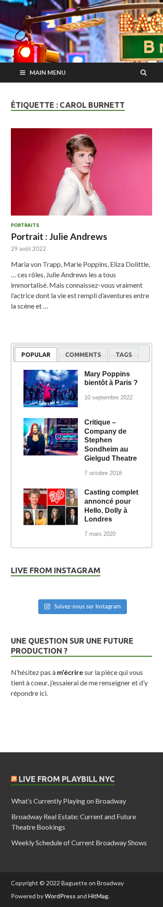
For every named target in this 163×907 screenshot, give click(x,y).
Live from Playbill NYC (67, 778)
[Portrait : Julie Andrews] (81, 175)
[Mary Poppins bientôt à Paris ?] (50, 375)
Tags (124, 354)
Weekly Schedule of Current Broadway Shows (79, 842)
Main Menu (48, 72)
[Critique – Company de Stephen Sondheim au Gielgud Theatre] (50, 423)
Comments (83, 354)
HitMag (98, 896)
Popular (35, 354)
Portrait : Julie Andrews (59, 236)
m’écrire (70, 672)
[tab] (36, 354)
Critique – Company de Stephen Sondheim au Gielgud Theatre (110, 440)
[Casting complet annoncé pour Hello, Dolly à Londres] (50, 493)
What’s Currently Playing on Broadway (68, 801)
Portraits (25, 225)
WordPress (60, 896)
